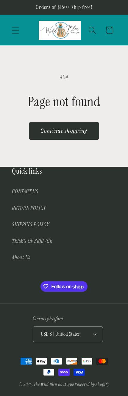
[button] (15, 30)
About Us (21, 257)
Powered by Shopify (92, 384)
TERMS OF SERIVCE (32, 241)
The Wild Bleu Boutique (54, 384)
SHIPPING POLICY (30, 224)
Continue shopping (63, 130)
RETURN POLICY (29, 208)
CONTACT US (25, 191)
